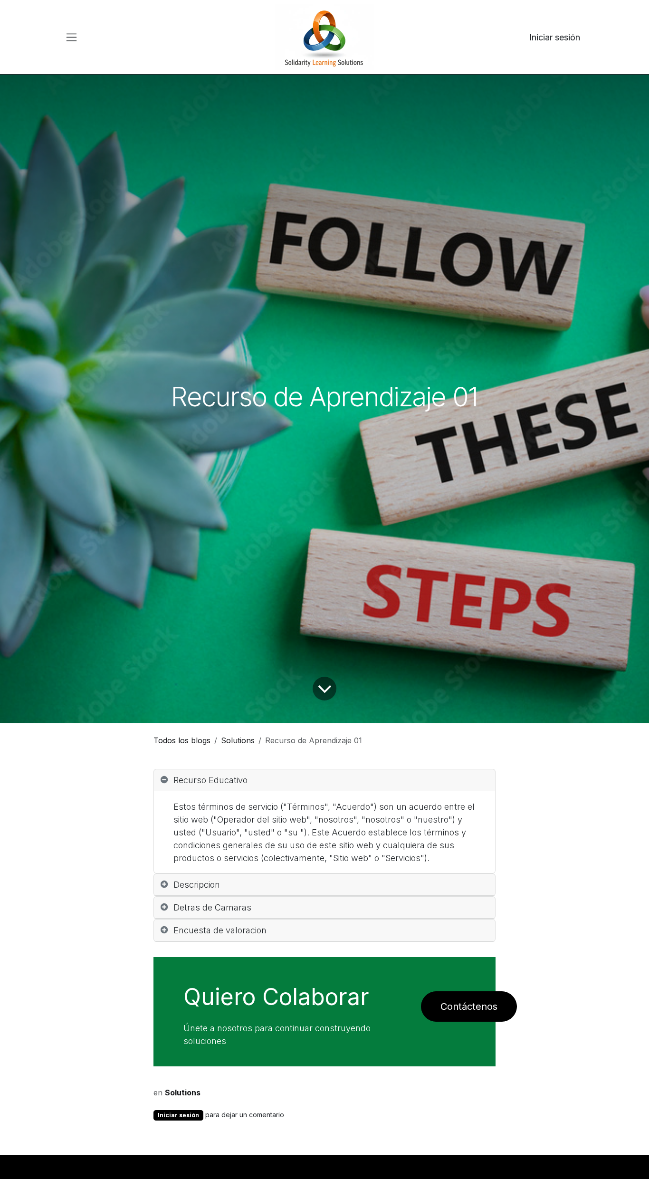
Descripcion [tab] (196, 885)
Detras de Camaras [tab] (212, 907)
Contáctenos (468, 1006)
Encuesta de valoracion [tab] (220, 930)
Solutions (238, 740)
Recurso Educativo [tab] (210, 780)
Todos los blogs (181, 740)
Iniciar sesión (554, 37)
